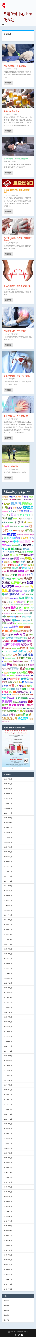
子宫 (32, 542)
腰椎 (12, 558)
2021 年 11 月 (8, 1056)
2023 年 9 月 (8, 949)
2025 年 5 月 (8, 852)
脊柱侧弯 (6, 708)
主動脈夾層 (16, 648)
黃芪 (8, 515)
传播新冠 (5, 602)
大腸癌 (6, 644)
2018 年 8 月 (8, 1245)
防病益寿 (14, 161)
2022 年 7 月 (8, 1017)
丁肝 (30, 691)
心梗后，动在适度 (11, 466)
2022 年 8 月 (8, 1012)
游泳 (28, 575)
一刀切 (13, 613)
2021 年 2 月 (8, 1099)
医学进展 (6, 1305)
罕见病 (21, 571)
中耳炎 (10, 698)
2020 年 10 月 (8, 1119)
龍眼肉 (8, 545)
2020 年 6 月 (8, 1138)
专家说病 (14, 69)
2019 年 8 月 (8, 1187)
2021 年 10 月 (8, 1061)
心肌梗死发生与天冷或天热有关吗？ (17, 191)
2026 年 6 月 (8, 789)
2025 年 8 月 (8, 837)
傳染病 (18, 617)
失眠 (25, 564)
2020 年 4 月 (8, 1148)
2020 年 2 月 (8, 1158)
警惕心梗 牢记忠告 (11, 111)
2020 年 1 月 (8, 1163)
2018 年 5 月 (8, 1260)
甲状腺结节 (19, 499)
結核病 (27, 545)
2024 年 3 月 (8, 920)
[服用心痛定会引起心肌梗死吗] (18, 404)
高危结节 (12, 497)
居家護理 (5, 497)
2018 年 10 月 (8, 1235)
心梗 (24, 688)
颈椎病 (27, 627)
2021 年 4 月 (8, 1090)
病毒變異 (18, 587)
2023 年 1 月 (8, 988)
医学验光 (9, 655)
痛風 (17, 537)
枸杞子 (19, 549)
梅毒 (11, 685)
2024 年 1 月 (8, 930)
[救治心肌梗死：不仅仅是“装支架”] (18, 271)
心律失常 (24, 538)
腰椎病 (20, 641)
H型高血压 (26, 608)
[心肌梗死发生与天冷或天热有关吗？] (18, 183)
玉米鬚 (22, 559)
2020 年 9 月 (8, 1124)
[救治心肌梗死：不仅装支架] (18, 53)
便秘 (16, 558)
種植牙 (27, 669)
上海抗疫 (29, 705)
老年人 (29, 651)
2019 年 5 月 (8, 1201)
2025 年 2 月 (8, 866)
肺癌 (15, 627)
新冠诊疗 (11, 522)
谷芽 (20, 568)
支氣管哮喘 (22, 698)
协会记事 (6, 1320)
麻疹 (14, 508)
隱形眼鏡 (26, 568)
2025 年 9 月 (8, 832)
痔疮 (21, 579)
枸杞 (21, 686)
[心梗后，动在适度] (16, 454)
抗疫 (6, 672)
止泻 (20, 518)
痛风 (31, 537)
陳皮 (28, 686)
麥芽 (14, 511)
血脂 (21, 627)
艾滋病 (7, 503)
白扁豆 (4, 571)
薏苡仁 (16, 701)
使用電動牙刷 (21, 711)
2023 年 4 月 (8, 973)
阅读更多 (8, 83)
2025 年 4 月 (8, 857)
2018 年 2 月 (8, 1274)
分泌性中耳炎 (18, 530)
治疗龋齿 (7, 613)
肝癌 (5, 507)
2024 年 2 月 (8, 925)
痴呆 (4, 545)
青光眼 (25, 511)
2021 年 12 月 (8, 1051)
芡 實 (27, 665)
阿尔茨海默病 (23, 631)
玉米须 (12, 538)
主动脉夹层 (9, 575)
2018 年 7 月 (8, 1250)
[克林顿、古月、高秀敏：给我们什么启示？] (18, 226)
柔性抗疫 (26, 620)
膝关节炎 (15, 694)
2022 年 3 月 (8, 1036)
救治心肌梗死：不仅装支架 (15, 66)
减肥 (16, 682)
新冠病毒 (12, 571)
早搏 (15, 631)
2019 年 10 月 (8, 1177)
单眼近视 (25, 708)
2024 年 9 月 (8, 891)
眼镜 (16, 565)
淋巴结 (27, 522)
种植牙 (13, 610)
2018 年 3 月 (8, 1269)
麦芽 (17, 610)
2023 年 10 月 (8, 944)
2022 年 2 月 (8, 1041)
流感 (31, 648)
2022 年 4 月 (8, 1031)
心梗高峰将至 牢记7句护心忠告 (17, 375)
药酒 (10, 530)
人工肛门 (9, 651)
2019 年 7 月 (8, 1192)
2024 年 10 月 (8, 886)
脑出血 (9, 562)
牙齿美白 (21, 526)
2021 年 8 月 (8, 1070)
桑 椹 (20, 565)
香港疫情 (14, 526)
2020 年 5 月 (8, 1143)
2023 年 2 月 (8, 983)
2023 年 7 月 (8, 959)
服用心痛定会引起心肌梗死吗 (16, 416)
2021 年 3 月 (8, 1095)
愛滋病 (6, 582)
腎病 (25, 714)
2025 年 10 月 (8, 827)
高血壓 (23, 598)
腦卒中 (15, 519)
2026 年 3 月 (8, 803)
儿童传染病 (17, 661)
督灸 (18, 562)
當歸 (5, 562)
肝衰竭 (28, 658)
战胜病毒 (20, 613)
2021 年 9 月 (8, 1065)
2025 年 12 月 (8, 818)
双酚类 (19, 689)
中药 (18, 658)
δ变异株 (7, 538)
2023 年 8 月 (8, 954)
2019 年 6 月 (8, 1197)
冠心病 (25, 644)
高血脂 (12, 548)
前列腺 (28, 578)
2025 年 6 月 (8, 847)
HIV (8, 679)
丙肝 (26, 601)
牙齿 (5, 682)
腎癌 (15, 664)
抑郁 (29, 640)
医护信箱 (15, 195)
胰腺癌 (26, 503)
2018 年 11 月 (8, 1231)
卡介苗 (13, 616)
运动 (7, 526)
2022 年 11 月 (8, 997)
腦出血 (31, 698)
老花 (18, 511)
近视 (28, 634)
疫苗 (23, 561)
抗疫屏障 (26, 518)
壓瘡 (20, 682)
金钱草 (19, 675)
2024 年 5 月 (8, 910)
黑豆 (28, 594)
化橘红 (7, 555)
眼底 (24, 681)
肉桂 (24, 582)
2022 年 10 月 (8, 1002)
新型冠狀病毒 (17, 716)
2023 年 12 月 (8, 934)
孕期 (6, 685)
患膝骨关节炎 (22, 691)
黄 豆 (10, 602)
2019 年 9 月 (8, 1182)
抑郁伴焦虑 (6, 711)
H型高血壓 (30, 562)
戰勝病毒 (27, 613)
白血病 (25, 496)
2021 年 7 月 (8, 1075)
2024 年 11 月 (8, 881)
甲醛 (13, 708)
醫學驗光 (11, 682)
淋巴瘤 (28, 530)
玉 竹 (15, 655)
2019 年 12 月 (8, 1168)
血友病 (18, 496)
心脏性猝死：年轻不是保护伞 (16, 158)
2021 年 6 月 (8, 1080)
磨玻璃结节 (14, 598)
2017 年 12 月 (8, 1284)
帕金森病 (24, 541)
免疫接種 (19, 715)
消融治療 (8, 648)
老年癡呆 (15, 678)
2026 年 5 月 (8, 794)
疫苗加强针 (18, 623)
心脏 (30, 565)
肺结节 (12, 714)
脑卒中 (5, 704)
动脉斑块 (21, 651)
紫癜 (13, 688)
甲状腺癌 (10, 594)
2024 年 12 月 (8, 876)
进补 (26, 526)
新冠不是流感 (11, 641)
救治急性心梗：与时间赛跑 (15, 331)
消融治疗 (20, 602)
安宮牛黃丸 (25, 587)
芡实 (32, 594)
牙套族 (23, 552)
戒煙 (10, 511)
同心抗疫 (5, 721)
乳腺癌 (19, 522)
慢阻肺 (6, 620)
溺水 (10, 507)
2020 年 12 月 (8, 1109)
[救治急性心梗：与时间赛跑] (18, 317)
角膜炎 (19, 507)
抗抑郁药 (15, 568)
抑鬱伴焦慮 (8, 661)
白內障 (24, 648)
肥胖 (32, 664)
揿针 (4, 565)
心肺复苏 (23, 654)
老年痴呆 (19, 634)
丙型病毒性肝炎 (18, 605)
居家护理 (18, 591)
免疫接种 (5, 511)
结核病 (15, 668)
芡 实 (7, 635)
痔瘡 (14, 562)
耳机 (14, 691)
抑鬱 (3, 542)
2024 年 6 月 (8, 905)
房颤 (4, 698)
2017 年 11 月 (8, 1289)
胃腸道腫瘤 (8, 627)
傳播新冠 (8, 579)
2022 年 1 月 (8, 1046)
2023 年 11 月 (8, 939)
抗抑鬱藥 (25, 661)
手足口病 (10, 565)
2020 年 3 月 (8, 1153)
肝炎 (19, 515)
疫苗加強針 (12, 658)
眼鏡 (31, 568)
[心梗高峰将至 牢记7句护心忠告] (18, 362)
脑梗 (4, 675)
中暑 (16, 541)
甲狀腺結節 (27, 623)
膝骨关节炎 (26, 616)
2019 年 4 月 (8, 1206)
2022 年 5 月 (8, 1027)
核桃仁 (7, 499)
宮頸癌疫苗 (16, 579)
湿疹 (10, 518)
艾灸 (16, 686)
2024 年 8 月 (8, 895)
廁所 (14, 651)
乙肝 (18, 594)
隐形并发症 (23, 702)
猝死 (23, 658)
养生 (18, 554)
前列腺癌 (28, 507)
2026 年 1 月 (8, 813)
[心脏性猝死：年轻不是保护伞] (18, 146)
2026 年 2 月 (8, 808)
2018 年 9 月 (8, 1240)
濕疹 (30, 701)
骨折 (7, 541)
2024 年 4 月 (8, 915)
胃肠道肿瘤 (6, 669)
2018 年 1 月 (8, 1279)
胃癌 (14, 620)
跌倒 (30, 598)
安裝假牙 (19, 608)
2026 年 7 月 (8, 784)
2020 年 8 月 (8, 1129)
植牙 (7, 605)
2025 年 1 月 (8, 871)
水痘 (23, 594)
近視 (31, 694)
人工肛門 (7, 610)
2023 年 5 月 (8, 968)
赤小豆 (13, 555)
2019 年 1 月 (8, 1221)
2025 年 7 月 (8, 842)
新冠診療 (15, 545)
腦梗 (8, 617)
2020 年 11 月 (8, 1114)
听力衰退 (26, 515)
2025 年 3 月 (8, 862)
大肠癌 (13, 705)
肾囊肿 (15, 575)
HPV (15, 601)
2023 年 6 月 (8, 963)
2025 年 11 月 (8, 823)
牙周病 (25, 678)
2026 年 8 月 (8, 779)
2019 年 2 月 (8, 1216)
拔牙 (11, 542)
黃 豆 (3, 651)
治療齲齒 (29, 711)
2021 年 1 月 (8, 1104)
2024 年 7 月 (8, 900)
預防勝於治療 (21, 637)
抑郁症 (24, 672)
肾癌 (13, 607)
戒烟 (31, 718)
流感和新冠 (24, 694)
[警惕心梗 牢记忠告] (18, 98)
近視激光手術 (11, 675)
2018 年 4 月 (8, 1265)
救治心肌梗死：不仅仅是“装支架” (17, 286)
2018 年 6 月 (8, 1255)
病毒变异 (18, 552)
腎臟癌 (12, 499)
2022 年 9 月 (8, 1007)
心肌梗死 (16, 582)
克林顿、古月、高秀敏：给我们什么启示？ (18, 239)
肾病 (13, 515)
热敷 (9, 567)
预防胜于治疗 (11, 638)
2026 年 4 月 (8, 798)
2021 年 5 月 (8, 1085)
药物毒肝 (7, 608)
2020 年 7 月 (8, 1133)
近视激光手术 (6, 694)
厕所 (10, 692)
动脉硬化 (21, 665)
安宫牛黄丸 (12, 673)
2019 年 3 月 (8, 1211)
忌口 (4, 655)
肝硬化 (28, 558)
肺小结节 (10, 623)
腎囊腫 (31, 708)
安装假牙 (27, 610)
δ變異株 (19, 708)
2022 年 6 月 (8, 1022)
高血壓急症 (26, 675)
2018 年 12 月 (8, 1226)
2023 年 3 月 (8, 978)
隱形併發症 (22, 575)
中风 (31, 672)
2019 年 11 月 (8, 1172)
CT (11, 604)
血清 (28, 689)
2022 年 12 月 (8, 993)
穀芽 (24, 641)
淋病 (27, 571)
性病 (23, 554)
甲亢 (20, 545)
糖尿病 (16, 503)
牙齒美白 (5, 715)
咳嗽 (21, 610)
